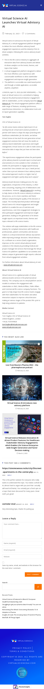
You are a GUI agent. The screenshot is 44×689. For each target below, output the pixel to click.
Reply (10, 475)
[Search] (38, 587)
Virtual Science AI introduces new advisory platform (22, 404)
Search (4, 583)
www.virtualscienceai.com (13, 265)
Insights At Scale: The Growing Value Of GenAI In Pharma (21, 615)
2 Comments (30, 34)
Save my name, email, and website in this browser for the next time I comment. (21, 566)
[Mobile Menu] (41, 5)
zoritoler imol (8, 504)
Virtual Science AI (26, 190)
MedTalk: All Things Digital (11, 617)
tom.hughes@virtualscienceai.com (14, 324)
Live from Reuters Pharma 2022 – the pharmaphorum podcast (22, 366)
